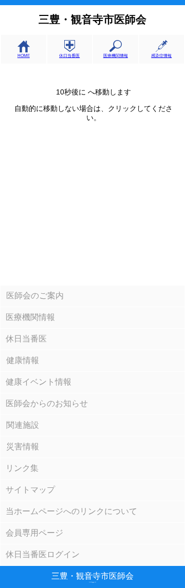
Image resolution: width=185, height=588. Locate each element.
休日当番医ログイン (43, 554)
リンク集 (22, 468)
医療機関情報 (115, 55)
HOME (23, 55)
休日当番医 (69, 55)
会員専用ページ (34, 532)
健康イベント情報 (38, 381)
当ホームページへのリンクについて (71, 511)
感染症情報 (161, 55)
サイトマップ (30, 489)
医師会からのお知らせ (47, 403)
